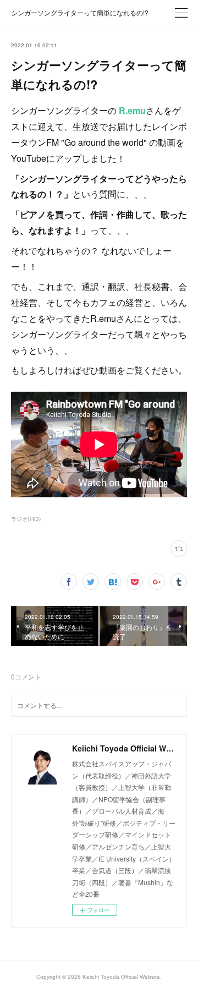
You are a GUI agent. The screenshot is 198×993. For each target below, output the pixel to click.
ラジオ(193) (26, 519)
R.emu (132, 110)
